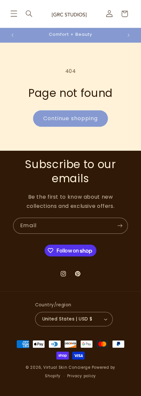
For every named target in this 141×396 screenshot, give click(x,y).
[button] (13, 13)
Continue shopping (70, 118)
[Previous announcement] (12, 35)
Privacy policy (81, 376)
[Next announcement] (128, 35)
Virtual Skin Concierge (67, 367)
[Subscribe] (120, 226)
